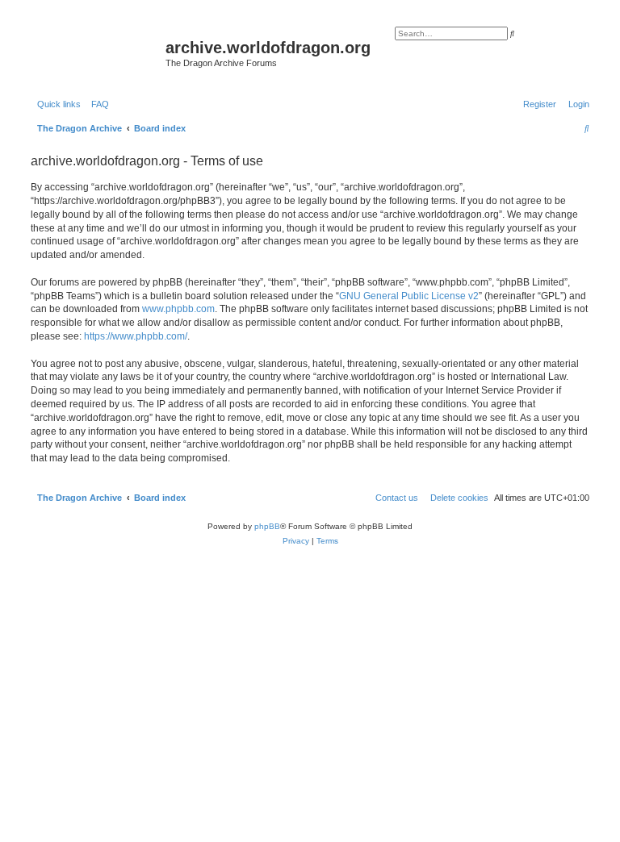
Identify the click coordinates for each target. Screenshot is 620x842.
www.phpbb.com (178, 309)
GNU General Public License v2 (409, 296)
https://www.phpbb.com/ (135, 336)
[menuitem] (97, 104)
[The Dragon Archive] (96, 52)
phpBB (267, 526)
